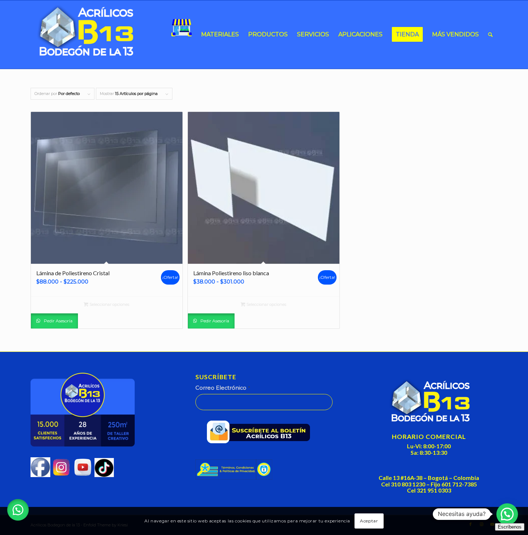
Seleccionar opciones (108, 304)
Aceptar (369, 520)
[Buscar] (490, 34)
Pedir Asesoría (58, 320)
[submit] (261, 433)
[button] (18, 510)
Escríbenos (510, 527)
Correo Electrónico (222, 388)
